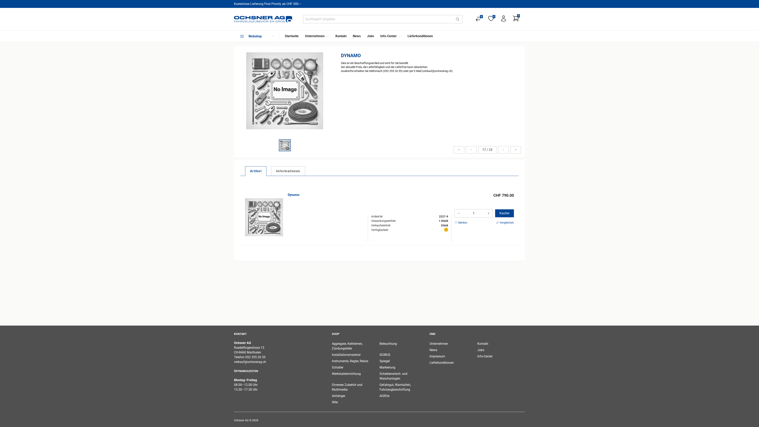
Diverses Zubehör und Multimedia (347, 387)
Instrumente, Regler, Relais (350, 361)
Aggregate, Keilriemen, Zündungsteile (347, 346)
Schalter (337, 367)
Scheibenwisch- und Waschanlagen (393, 376)
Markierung (387, 367)
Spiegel (385, 361)
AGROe (384, 396)
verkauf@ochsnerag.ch (250, 362)
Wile (335, 402)
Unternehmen (439, 344)
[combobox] (378, 19)
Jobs (480, 350)
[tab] (255, 171)
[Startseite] (263, 19)
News (433, 350)
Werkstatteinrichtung (346, 374)
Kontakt (482, 344)
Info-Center (485, 356)
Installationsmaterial (346, 355)
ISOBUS (385, 355)
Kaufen (504, 213)
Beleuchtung (388, 344)
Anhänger (338, 396)
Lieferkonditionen (442, 363)
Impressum (437, 356)
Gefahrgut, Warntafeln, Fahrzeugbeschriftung (395, 387)
